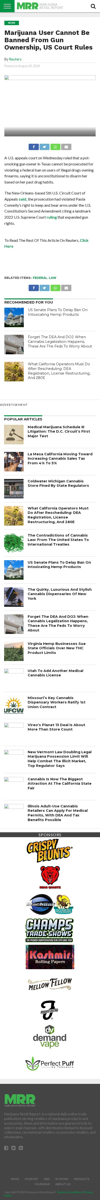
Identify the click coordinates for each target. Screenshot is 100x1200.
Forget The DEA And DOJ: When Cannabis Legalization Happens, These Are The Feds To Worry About (60, 341)
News (15, 1179)
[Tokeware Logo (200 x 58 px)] (49, 1062)
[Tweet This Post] (45, 145)
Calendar (42, 1184)
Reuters (15, 59)
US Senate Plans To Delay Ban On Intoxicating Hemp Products (58, 312)
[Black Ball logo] (49, 903)
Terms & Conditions (69, 1192)
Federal (40, 278)
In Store (61, 1179)
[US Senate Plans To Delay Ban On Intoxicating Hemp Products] (14, 317)
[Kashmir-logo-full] (50, 956)
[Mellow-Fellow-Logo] (49, 983)
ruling (52, 217)
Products (81, 1179)
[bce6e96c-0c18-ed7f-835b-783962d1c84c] (49, 876)
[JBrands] (49, 1009)
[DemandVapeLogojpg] (49, 1036)
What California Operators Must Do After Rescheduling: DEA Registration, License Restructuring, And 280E (59, 371)
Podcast (31, 1179)
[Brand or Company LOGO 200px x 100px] (49, 850)
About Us (62, 1184)
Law (52, 278)
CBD (47, 1179)
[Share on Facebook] (34, 145)
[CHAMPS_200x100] (49, 929)
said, (23, 199)
